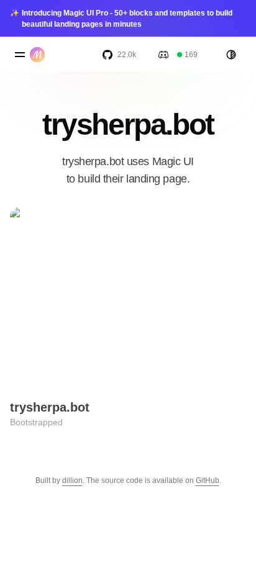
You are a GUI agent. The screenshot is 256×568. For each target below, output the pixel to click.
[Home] (40, 54)
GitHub (207, 480)
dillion (72, 480)
